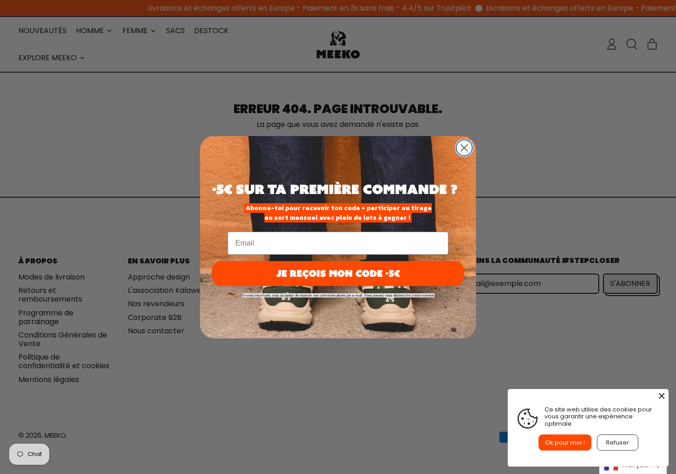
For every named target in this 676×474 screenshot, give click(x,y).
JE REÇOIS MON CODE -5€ (338, 273)
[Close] (661, 395)
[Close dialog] (464, 148)
